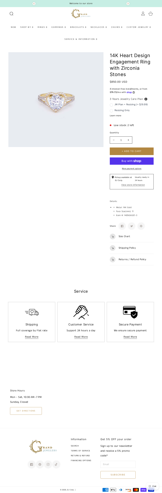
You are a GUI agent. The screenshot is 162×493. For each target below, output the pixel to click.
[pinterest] (39, 464)
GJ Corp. (70, 490)
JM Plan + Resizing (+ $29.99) (131, 104)
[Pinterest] (141, 226)
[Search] (11, 14)
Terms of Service (80, 451)
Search (75, 446)
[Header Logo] (81, 13)
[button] (11, 13)
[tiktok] (56, 464)
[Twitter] (131, 226)
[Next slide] (128, 3)
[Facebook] (122, 226)
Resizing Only (122, 110)
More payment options (131, 168)
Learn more (115, 115)
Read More (31, 337)
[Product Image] (55, 99)
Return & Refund (80, 456)
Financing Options (81, 460)
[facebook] (31, 464)
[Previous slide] (34, 3)
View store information (133, 184)
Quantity (114, 132)
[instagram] (48, 464)
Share (113, 226)
